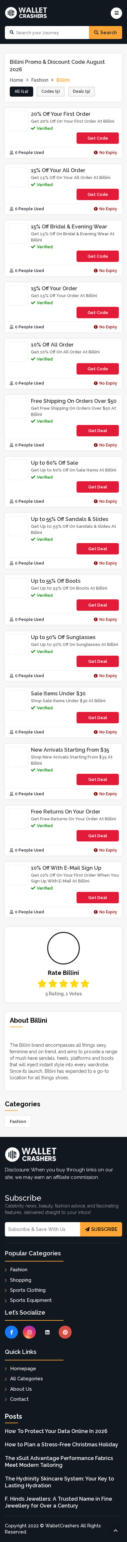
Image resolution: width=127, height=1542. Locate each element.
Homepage (23, 1368)
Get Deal (97, 430)
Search (108, 32)
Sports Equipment (31, 1300)
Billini (63, 80)
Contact (19, 1399)
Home (16, 80)
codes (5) (50, 91)
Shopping (20, 1280)
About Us (21, 1389)
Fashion (18, 1121)
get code (103, 140)
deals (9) (81, 91)
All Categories (26, 1379)
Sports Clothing (28, 1290)
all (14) (21, 91)
